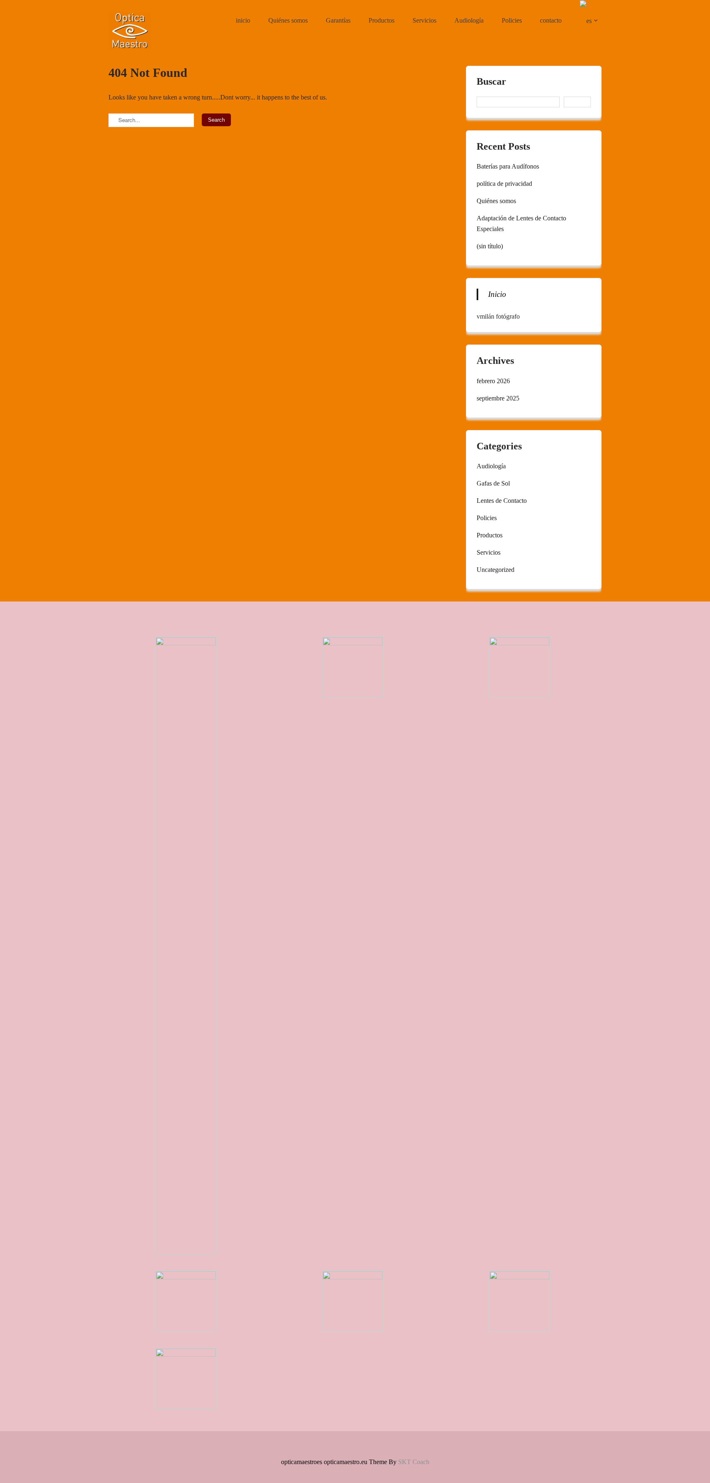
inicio (243, 20)
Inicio (497, 294)
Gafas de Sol (493, 483)
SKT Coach (413, 1461)
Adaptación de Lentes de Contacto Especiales (521, 223)
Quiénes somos (288, 20)
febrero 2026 (493, 380)
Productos (381, 20)
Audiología (469, 20)
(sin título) (490, 246)
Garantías (338, 20)
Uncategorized (495, 569)
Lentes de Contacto (502, 500)
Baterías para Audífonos (508, 166)
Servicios (424, 20)
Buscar (491, 81)
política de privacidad (504, 183)
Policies (512, 20)
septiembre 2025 (498, 398)
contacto (551, 20)
